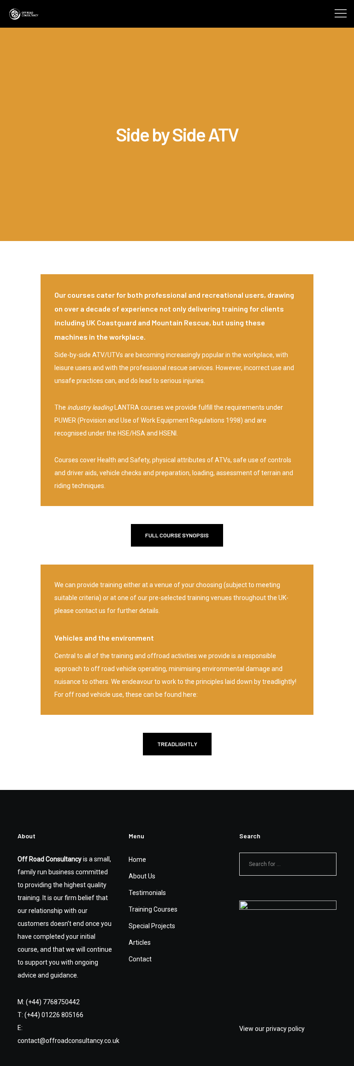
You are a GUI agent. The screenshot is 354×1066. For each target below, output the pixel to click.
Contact (140, 959)
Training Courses (153, 909)
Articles (140, 942)
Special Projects (152, 926)
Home (137, 859)
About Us (142, 876)
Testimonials (147, 892)
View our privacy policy (272, 1028)
